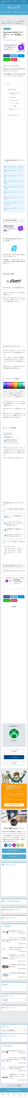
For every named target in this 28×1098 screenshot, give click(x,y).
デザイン (11, 12)
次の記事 (13, 763)
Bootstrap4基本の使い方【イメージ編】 (14, 209)
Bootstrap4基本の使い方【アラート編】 (14, 176)
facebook (7, 55)
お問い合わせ (19, 1096)
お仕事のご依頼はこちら (14, 850)
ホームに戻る (14, 757)
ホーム (5, 12)
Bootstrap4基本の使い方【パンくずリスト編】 (14, 203)
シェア (8, 1096)
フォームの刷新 (13, 106)
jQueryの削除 (13, 97)
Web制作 (8, 21)
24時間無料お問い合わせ (15, 805)
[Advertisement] (14, 139)
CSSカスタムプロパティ (15, 100)
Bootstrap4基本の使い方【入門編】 (15, 167)
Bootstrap (14, 21)
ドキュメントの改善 (14, 103)
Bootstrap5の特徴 (12, 89)
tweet (14, 55)
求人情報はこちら (14, 856)
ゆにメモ (10, 1090)
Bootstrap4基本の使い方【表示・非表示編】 (14, 187)
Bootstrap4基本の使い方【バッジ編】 (14, 193)
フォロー (14, 1096)
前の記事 (14, 751)
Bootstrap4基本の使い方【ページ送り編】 (14, 198)
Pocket (14, 59)
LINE (7, 59)
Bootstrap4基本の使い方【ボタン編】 (14, 171)
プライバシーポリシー (12, 1085)
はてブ (21, 55)
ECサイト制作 (20, 12)
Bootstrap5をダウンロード (14, 115)
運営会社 (19, 1085)
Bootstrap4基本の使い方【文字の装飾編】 (14, 182)
